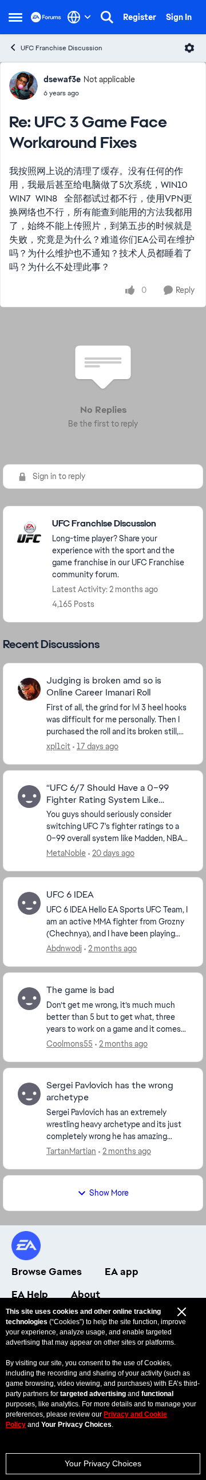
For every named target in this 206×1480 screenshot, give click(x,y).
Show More (109, 1193)
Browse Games (46, 1271)
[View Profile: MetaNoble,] (29, 796)
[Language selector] (79, 17)
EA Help (29, 1294)
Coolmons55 (69, 1044)
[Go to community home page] (46, 17)
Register (139, 17)
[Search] (107, 17)
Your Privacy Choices (103, 1463)
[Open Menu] (189, 48)
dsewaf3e (62, 79)
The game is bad (80, 990)
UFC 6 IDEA (70, 894)
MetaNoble (66, 853)
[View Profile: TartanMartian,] (29, 1094)
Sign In (179, 17)
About (85, 1294)
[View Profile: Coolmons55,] (29, 998)
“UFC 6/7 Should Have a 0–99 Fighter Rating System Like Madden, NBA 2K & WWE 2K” (107, 794)
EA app (121, 1271)
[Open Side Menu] (15, 17)
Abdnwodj (64, 948)
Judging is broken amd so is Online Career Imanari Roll (103, 686)
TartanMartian (71, 1151)
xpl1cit (58, 746)
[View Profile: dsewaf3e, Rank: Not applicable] (23, 85)
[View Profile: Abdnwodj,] (29, 903)
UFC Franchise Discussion (61, 48)
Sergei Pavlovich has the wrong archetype (109, 1091)
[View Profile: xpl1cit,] (29, 689)
